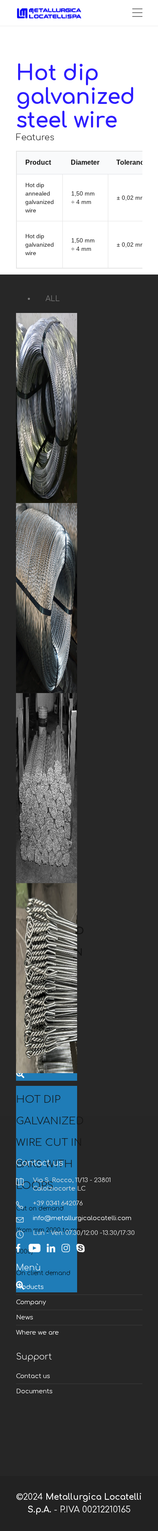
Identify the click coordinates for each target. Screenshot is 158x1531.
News (24, 1317)
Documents (34, 1391)
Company (31, 1302)
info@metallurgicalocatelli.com (82, 1218)
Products (30, 1287)
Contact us (33, 1376)
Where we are (37, 1332)
